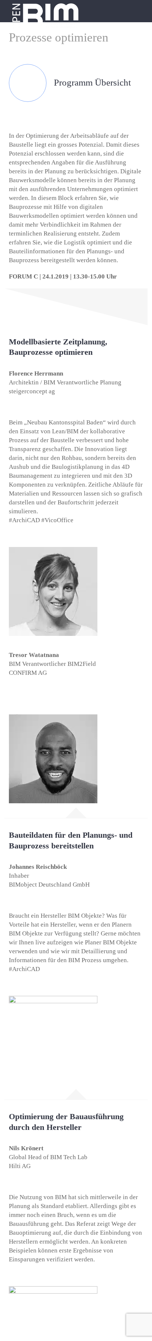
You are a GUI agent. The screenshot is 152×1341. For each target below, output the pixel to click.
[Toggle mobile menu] (138, 9)
